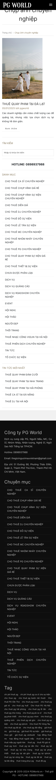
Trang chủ (7, 32)
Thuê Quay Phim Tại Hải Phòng (24, 388)
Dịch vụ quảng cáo (17, 286)
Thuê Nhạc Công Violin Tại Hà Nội (26, 337)
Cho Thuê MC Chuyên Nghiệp (23, 232)
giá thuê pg (14, 731)
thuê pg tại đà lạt (34, 757)
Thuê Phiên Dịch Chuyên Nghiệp (25, 343)
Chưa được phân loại (19, 272)
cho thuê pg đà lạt (12, 727)
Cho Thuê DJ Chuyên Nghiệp (23, 211)
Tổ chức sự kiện (15, 357)
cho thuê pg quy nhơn (28, 716)
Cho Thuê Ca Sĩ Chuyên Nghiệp (24, 181)
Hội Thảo (10, 316)
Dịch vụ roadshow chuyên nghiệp (22, 295)
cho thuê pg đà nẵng (32, 727)
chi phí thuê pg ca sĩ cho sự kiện (35, 694)
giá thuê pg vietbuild (25, 735)
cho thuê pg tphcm (18, 724)
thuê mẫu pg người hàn (14, 742)
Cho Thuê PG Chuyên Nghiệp (23, 249)
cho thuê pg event (30, 702)
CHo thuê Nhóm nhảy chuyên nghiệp (24, 240)
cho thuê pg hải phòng (15, 709)
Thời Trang (12, 330)
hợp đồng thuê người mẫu (21, 738)
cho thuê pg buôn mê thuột (32, 698)
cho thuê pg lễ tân (37, 709)
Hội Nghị (10, 310)
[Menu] (51, 4)
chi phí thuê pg (11, 694)
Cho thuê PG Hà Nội (40, 705)
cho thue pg (10, 698)
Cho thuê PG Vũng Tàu (40, 724)
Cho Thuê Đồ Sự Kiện (18, 218)
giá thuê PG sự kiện (30, 731)
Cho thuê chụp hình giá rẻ (22, 188)
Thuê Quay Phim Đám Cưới (21, 374)
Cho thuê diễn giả (16, 205)
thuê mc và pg (43, 738)
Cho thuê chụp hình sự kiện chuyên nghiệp (23, 196)
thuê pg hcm (10, 746)
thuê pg (31, 742)
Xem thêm (11, 128)
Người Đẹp (11, 323)
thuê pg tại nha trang (21, 750)
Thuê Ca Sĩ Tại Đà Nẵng (19, 394)
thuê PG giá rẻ (43, 742)
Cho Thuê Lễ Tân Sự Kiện (20, 225)
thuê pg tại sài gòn (20, 753)
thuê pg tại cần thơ (28, 746)
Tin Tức (10, 350)
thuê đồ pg (41, 761)
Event (9, 303)
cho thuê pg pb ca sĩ (32, 713)
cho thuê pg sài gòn (26, 720)
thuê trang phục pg (25, 761)
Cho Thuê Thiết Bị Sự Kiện (21, 266)
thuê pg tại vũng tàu (14, 757)
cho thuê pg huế (20, 705)
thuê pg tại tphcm (41, 753)
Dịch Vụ (10, 279)
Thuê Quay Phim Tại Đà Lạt (23, 104)
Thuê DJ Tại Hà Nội (16, 401)
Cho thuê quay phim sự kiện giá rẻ (25, 257)
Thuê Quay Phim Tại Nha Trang (24, 381)
